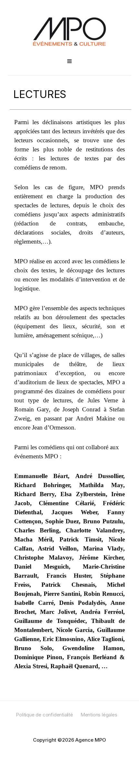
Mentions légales (98, 715)
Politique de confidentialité (44, 715)
